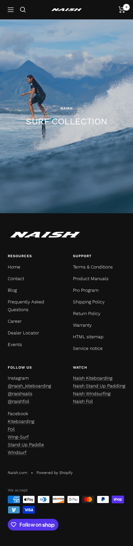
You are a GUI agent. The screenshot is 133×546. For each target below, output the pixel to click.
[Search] (23, 10)
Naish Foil (83, 401)
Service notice (88, 348)
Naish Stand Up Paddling (99, 385)
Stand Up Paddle (26, 444)
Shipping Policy (89, 301)
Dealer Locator (23, 332)
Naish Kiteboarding (92, 378)
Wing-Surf (18, 436)
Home (14, 266)
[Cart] (121, 9)
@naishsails (20, 393)
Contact (16, 278)
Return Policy (86, 313)
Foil (11, 429)
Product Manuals (90, 278)
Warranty (82, 325)
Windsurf (17, 452)
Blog (12, 290)
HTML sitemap (88, 336)
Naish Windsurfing (91, 393)
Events (15, 344)
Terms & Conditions (93, 266)
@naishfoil (18, 401)
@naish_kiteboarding (29, 385)
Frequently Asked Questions (26, 305)
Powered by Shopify (54, 472)
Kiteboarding (21, 421)
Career (15, 321)
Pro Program (85, 290)
